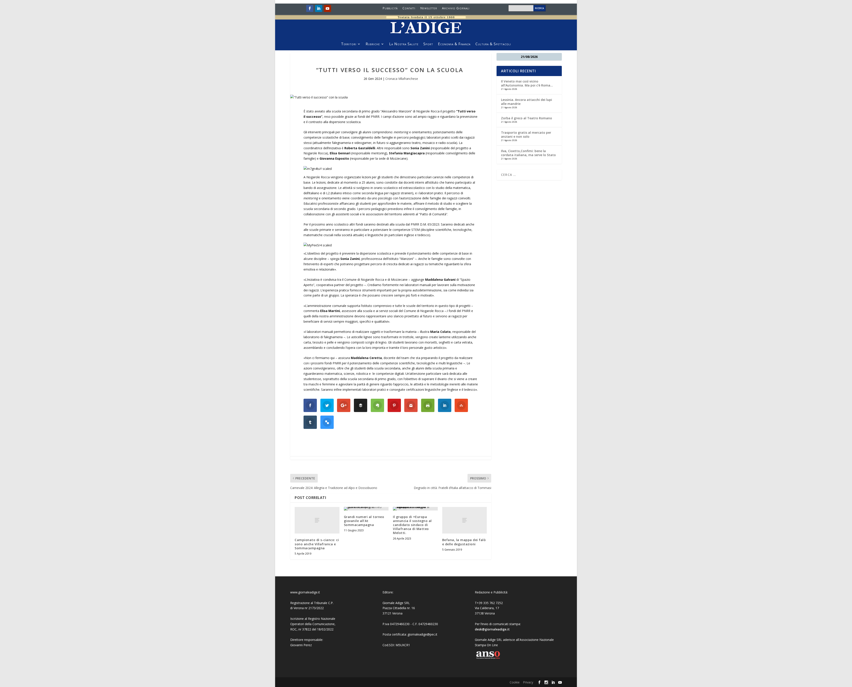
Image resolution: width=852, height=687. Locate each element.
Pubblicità (390, 8)
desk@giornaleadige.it (492, 629)
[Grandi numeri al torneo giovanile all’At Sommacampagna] (366, 508)
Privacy (528, 682)
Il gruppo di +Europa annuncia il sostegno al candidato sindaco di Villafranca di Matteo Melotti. (412, 525)
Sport (428, 44)
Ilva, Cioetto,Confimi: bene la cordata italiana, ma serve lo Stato (528, 153)
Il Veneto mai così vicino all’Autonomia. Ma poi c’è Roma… (527, 83)
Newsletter (428, 8)
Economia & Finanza (454, 44)
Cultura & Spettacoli (493, 44)
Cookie (515, 682)
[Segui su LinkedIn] (318, 8)
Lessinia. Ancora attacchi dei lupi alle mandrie (526, 102)
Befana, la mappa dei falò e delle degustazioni (464, 542)
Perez (308, 645)
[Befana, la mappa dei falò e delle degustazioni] (464, 520)
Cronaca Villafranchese (401, 79)
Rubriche (373, 44)
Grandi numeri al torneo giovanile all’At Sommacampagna (364, 521)
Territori (348, 44)
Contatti (408, 8)
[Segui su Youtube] (327, 8)
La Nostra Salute (403, 44)
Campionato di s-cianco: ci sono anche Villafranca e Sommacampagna (317, 544)
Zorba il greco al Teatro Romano (526, 118)
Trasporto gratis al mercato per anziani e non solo (526, 134)
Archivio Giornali (455, 8)
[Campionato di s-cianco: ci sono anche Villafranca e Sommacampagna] (317, 520)
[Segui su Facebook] (309, 8)
